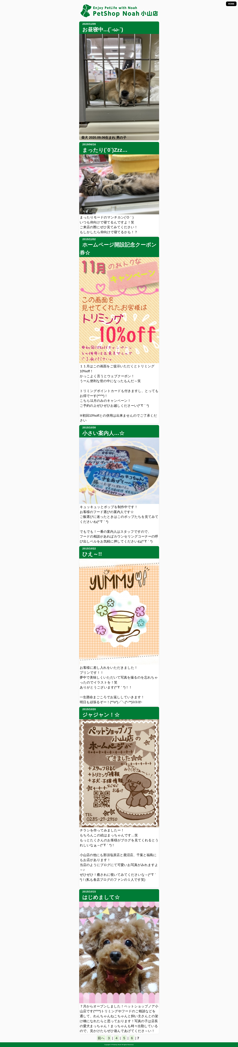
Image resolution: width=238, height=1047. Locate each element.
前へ (101, 1038)
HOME (231, 4)
